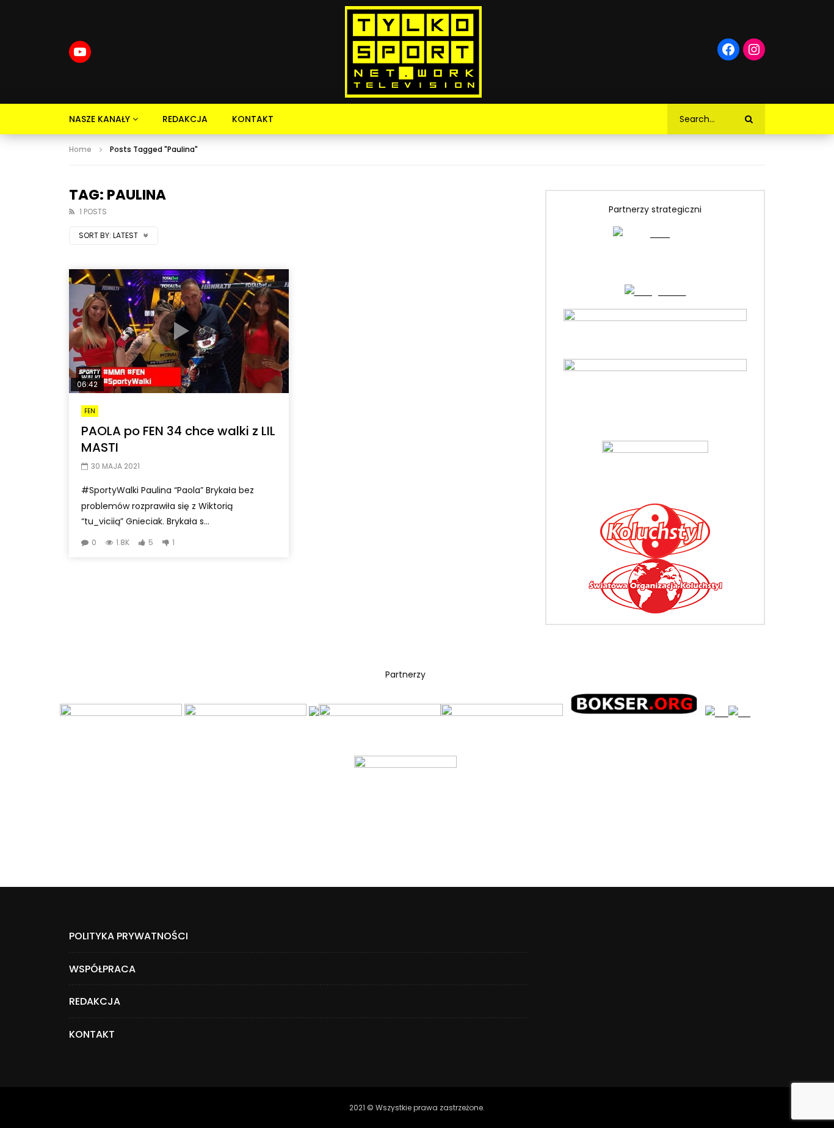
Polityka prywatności (128, 936)
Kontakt (253, 119)
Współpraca (102, 969)
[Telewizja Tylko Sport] (413, 52)
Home (80, 149)
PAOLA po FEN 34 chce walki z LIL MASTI (178, 439)
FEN (89, 411)
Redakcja (185, 119)
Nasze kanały (99, 119)
